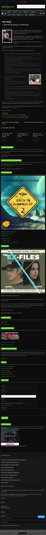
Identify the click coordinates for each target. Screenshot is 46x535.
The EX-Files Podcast (9, 344)
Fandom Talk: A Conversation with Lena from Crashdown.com (13, 459)
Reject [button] (25, 533)
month (18, 525)
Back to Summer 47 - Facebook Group (10, 242)
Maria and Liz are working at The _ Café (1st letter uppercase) (12, 403)
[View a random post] (43, 13)
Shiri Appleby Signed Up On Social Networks (11, 117)
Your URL (3, 394)
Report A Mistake (4, 321)
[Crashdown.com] (2, 13)
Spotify (20, 313)
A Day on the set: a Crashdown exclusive (9, 475)
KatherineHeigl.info (5, 368)
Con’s (14, 12)
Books (13, 14)
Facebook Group (6, 240)
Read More (29, 533)
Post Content (3, 407)
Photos (18, 14)
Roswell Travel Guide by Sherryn (7, 470)
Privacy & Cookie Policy (5, 507)
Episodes (33, 12)
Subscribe (41, 516)
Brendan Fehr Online (5, 366)
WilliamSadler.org (4, 372)
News (9, 12)
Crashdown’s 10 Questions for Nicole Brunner (10, 472)
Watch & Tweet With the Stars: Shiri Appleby (11, 114)
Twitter (12, 101)
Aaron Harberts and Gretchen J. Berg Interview (10, 480)
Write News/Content (5, 324)
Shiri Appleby (9, 21)
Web (26, 14)
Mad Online (3, 370)
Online (4, 506)
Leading (4, 21)
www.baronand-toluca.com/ (6, 374)
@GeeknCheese (6, 235)
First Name (3, 516)
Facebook (18, 101)
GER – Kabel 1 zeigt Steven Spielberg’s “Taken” (10, 123)
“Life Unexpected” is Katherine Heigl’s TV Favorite (22, 135)
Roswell (26, 12)
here (22, 168)
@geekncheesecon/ (7, 238)
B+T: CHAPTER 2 (11, 342)
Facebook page (16, 43)
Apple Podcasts (15, 313)
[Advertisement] (31, 6)
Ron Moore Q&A (4, 482)
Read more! (3, 498)
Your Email (3, 389)
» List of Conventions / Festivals (7, 165)
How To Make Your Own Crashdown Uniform (10, 464)
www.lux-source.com (13, 107)
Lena (9, 28)
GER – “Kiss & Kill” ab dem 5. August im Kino (34, 122)
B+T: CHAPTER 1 (4, 342)
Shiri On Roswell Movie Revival (7, 467)
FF (22, 14)
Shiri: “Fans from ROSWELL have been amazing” (11, 116)
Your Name (3, 385)
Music (9, 14)
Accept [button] (20, 533)
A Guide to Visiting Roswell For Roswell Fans (10, 462)
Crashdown (31, 14)
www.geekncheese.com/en (8, 233)
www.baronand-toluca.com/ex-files (8, 376)
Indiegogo (18, 446)
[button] (10, 12)
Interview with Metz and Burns (7, 477)
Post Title (3, 398)
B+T (20, 12)
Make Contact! (4, 323)
